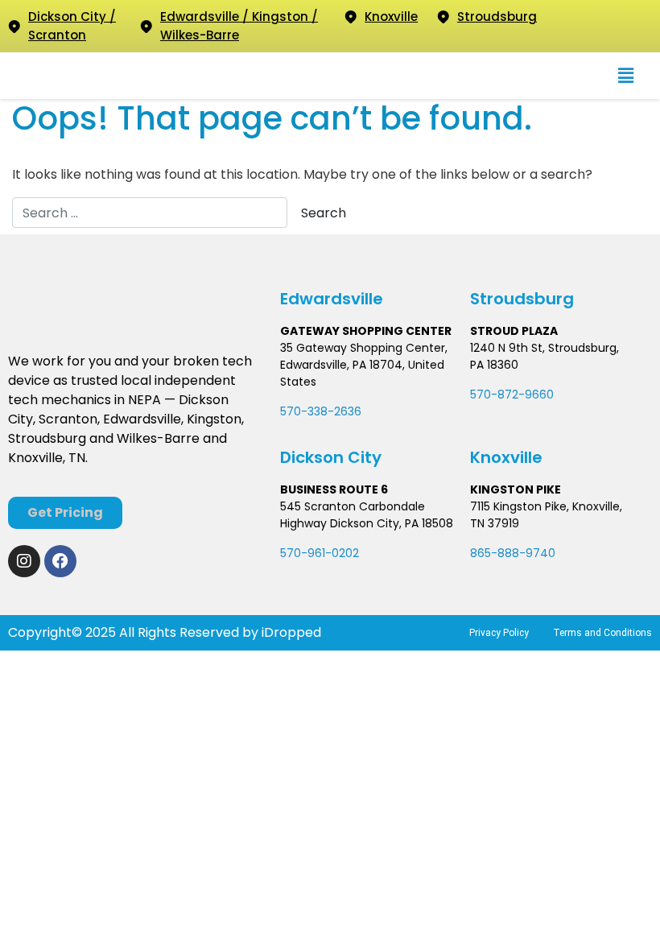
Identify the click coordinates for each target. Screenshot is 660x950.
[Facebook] (60, 561)
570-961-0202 (319, 553)
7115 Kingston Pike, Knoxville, (546, 506)
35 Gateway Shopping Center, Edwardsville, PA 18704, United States (364, 365)
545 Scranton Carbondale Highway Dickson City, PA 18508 (366, 514)
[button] (626, 75)
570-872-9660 (512, 394)
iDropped (289, 632)
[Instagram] (24, 561)
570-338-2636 (320, 411)
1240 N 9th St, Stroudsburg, (544, 348)
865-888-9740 (512, 553)
